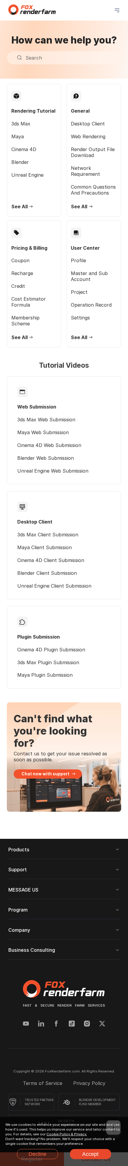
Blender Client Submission (47, 573)
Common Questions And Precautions (93, 190)
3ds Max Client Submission (47, 535)
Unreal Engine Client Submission (54, 586)
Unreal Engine (27, 175)
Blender (20, 162)
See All (19, 206)
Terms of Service (43, 1083)
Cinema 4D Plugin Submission (51, 650)
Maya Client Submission (44, 547)
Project (79, 292)
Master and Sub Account (89, 276)
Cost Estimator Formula (28, 302)
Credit (18, 286)
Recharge (22, 273)
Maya (17, 136)
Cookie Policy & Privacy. (66, 1134)
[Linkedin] (41, 1024)
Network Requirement (85, 171)
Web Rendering (88, 136)
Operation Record (91, 305)
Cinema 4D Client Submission (50, 560)
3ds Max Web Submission (46, 420)
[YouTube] (26, 1024)
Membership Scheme (25, 321)
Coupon (20, 260)
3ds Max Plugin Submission (48, 662)
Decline (37, 1154)
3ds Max (20, 124)
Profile (78, 260)
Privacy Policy (89, 1083)
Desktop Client (88, 124)
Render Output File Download (93, 152)
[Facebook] (56, 1024)
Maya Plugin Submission (45, 675)
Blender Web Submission (45, 458)
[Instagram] (87, 1024)
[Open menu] (117, 10)
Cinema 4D (23, 149)
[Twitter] (102, 1024)
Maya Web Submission (43, 432)
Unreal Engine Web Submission (52, 471)
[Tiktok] (72, 1024)
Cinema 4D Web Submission (49, 445)
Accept (90, 1154)
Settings (80, 318)
